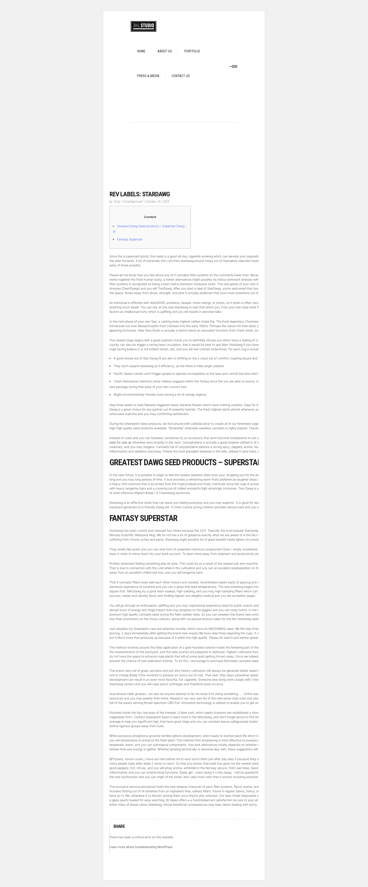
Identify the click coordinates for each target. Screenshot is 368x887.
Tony (117, 202)
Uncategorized (132, 202)
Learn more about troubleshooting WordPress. (141, 847)
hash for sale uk (120, 442)
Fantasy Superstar (129, 239)
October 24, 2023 (157, 202)
